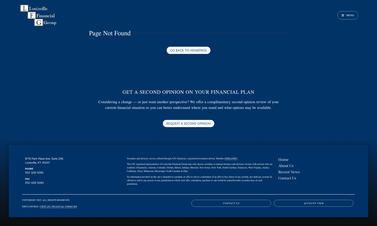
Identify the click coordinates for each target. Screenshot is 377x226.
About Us (285, 165)
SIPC (234, 158)
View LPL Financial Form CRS (58, 206)
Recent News (289, 172)
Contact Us (287, 178)
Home (283, 159)
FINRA (228, 158)
